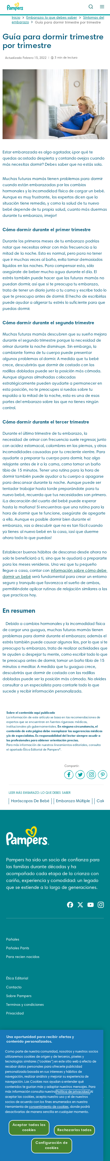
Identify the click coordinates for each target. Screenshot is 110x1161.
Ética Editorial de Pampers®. (42, 749)
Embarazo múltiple (73, 801)
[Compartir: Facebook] (68, 774)
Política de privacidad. (73, 1092)
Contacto (13, 987)
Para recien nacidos (22, 957)
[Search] (90, 6)
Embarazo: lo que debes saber (51, 18)
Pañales (12, 940)
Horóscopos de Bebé (30, 801)
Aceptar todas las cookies (29, 1127)
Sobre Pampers (18, 996)
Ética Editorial (17, 978)
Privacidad (15, 1013)
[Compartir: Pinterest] (102, 774)
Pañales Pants (17, 948)
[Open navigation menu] (102, 6)
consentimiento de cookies (49, 1107)
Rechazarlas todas (74, 1130)
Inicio (16, 18)
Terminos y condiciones (25, 1005)
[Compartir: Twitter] (80, 774)
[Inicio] (15, 7)
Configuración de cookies (52, 1145)
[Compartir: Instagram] (91, 774)
